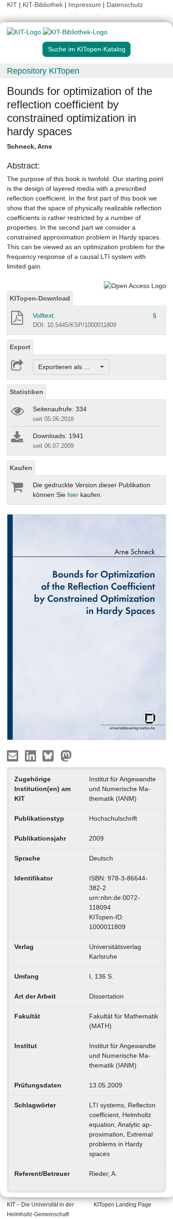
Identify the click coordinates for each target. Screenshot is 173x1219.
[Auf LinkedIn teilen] (31, 755)
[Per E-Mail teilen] (13, 755)
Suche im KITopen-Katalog (86, 49)
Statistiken (26, 392)
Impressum (84, 4)
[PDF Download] (16, 320)
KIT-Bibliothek (44, 4)
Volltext (43, 315)
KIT (12, 4)
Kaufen (21, 467)
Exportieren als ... (68, 367)
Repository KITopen (43, 70)
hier (72, 494)
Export (20, 347)
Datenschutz (125, 4)
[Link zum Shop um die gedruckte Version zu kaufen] (16, 489)
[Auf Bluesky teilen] (50, 755)
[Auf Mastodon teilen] (66, 755)
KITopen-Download (40, 298)
